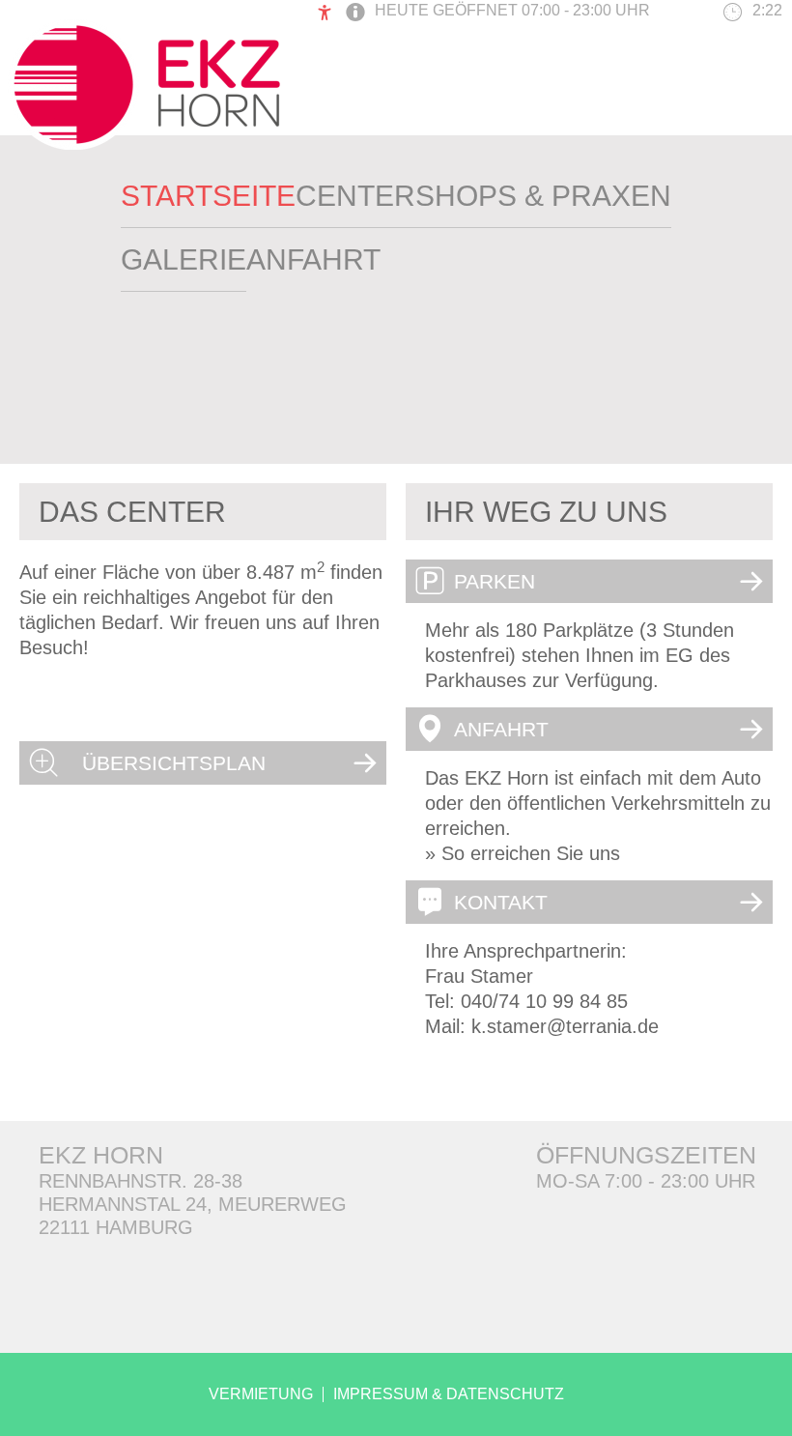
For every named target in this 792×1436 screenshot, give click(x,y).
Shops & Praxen (543, 196)
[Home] (208, 193)
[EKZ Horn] (146, 143)
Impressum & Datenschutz (448, 1394)
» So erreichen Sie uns (522, 853)
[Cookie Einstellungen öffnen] (42, 1410)
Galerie (183, 259)
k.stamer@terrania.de (565, 1026)
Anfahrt (313, 259)
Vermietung (261, 1394)
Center (355, 196)
